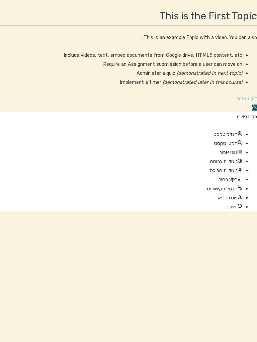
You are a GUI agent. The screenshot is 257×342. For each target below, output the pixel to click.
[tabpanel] (128, 56)
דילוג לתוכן (246, 99)
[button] (254, 108)
